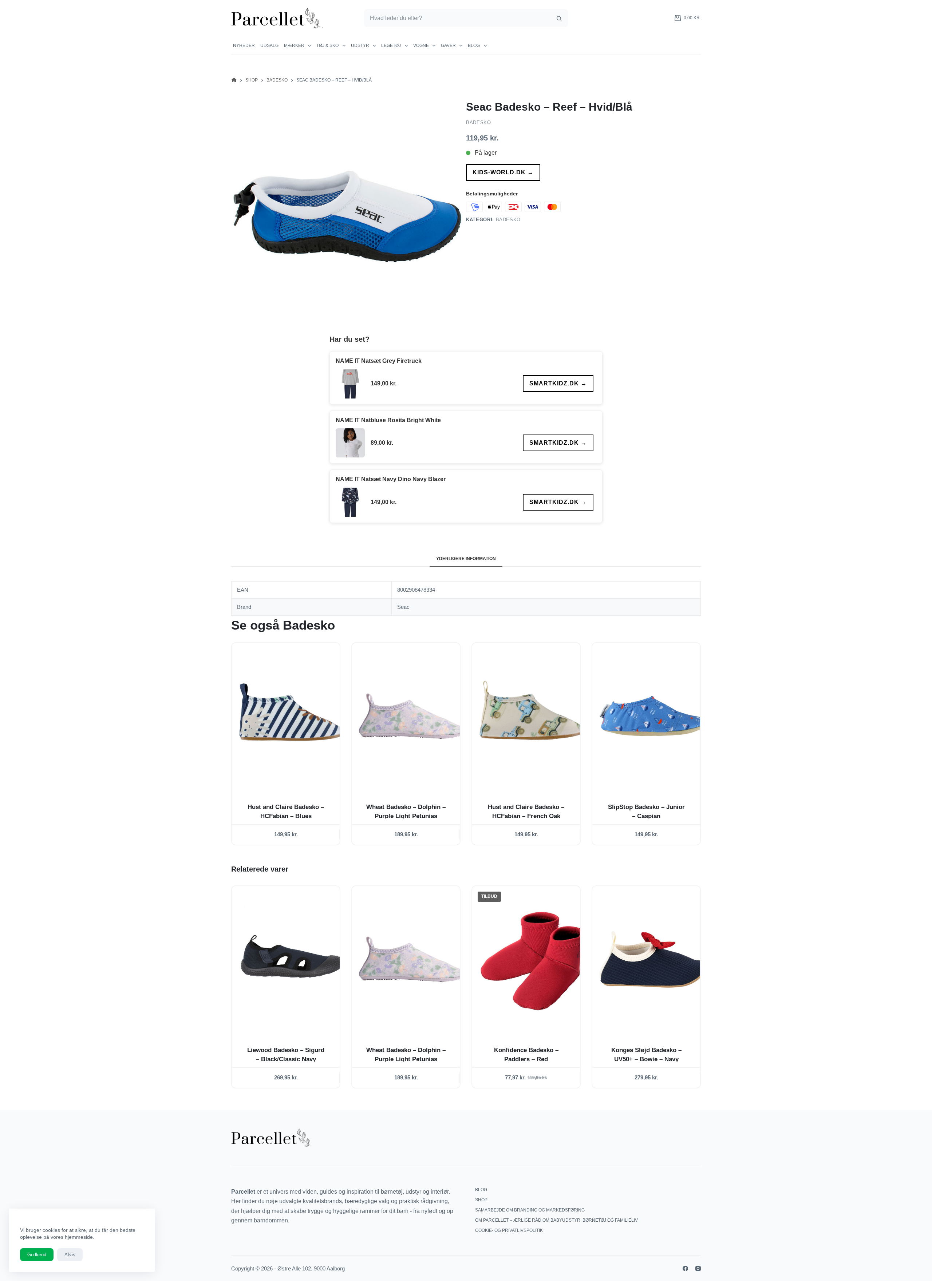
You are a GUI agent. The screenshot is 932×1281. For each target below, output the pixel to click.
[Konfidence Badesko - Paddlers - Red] (532, 959)
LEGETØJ (391, 45)
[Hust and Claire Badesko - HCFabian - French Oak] (532, 716)
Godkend (36, 1254)
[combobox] (457, 18)
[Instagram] (698, 1268)
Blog (474, 45)
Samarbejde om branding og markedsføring (530, 1210)
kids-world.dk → (503, 172)
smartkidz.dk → (558, 383)
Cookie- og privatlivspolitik (509, 1230)
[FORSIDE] (234, 80)
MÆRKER (294, 45)
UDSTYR (360, 45)
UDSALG (269, 45)
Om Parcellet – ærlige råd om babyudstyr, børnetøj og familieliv (556, 1220)
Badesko (478, 122)
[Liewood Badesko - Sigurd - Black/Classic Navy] (291, 959)
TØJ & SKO (327, 45)
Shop (481, 1199)
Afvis (69, 1254)
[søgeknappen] (559, 18)
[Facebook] (685, 1268)
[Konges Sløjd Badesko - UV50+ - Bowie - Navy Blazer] (652, 959)
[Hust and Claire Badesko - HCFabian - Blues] (291, 716)
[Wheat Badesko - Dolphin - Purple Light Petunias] (412, 716)
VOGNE (421, 45)
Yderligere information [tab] (466, 558)
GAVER (448, 45)
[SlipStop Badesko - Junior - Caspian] (652, 716)
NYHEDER (244, 45)
